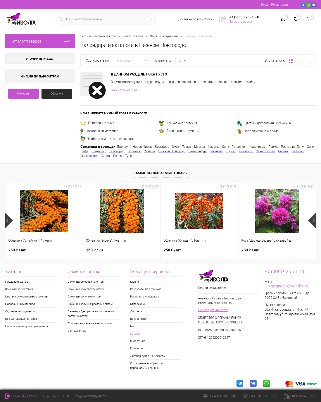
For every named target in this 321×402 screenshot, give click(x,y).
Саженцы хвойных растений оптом (90, 304)
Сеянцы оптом (77, 330)
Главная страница (124, 89)
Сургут (231, 151)
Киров (105, 156)
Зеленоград (89, 156)
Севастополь (265, 151)
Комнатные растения (182, 123)
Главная (135, 281)
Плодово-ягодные (101, 123)
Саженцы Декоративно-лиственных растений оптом (91, 314)
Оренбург (246, 151)
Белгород (298, 151)
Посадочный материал (102, 131)
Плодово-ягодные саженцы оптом (90, 323)
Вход (264, 4)
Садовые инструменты (183, 130)
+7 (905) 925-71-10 (56, 396)
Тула (128, 156)
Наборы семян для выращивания (112, 139)
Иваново (217, 151)
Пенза (117, 156)
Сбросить (57, 93)
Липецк (283, 151)
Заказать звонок (241, 21)
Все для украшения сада (261, 131)
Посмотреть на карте (213, 310)
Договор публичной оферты (148, 355)
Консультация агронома (145, 289)
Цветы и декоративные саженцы (268, 123)
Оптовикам (137, 304)
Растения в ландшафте (144, 296)
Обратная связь (24, 396)
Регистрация (280, 4)
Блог (133, 326)
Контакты (136, 348)
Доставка (136, 311)
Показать (23, 93)
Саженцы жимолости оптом (86, 289)
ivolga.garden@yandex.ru (286, 286)
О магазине (137, 341)
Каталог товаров (25, 41)
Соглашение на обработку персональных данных (147, 365)
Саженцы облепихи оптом (84, 296)
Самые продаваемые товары (160, 173)
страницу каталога (160, 82)
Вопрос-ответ (139, 318)
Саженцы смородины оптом (86, 281)
